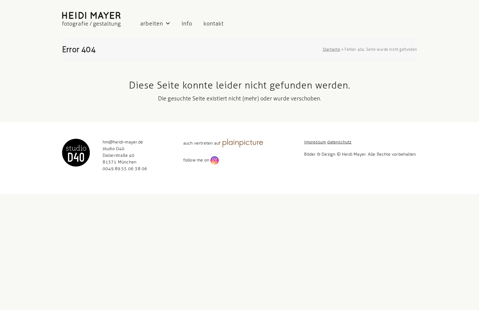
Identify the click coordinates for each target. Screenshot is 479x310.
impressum (315, 142)
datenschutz (339, 142)
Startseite (331, 49)
